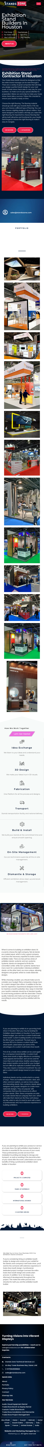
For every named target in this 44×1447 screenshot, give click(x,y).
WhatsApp (11, 1445)
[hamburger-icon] (38, 3)
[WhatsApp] (11, 1443)
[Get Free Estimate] (33, 1443)
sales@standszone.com (11, 1347)
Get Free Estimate (33, 1445)
